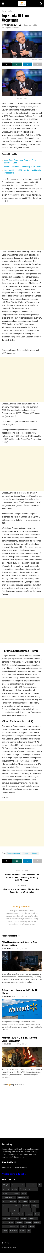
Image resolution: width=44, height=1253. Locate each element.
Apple (14, 1189)
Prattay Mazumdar (12, 25)
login (9, 1085)
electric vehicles (9, 1202)
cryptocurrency (9, 1197)
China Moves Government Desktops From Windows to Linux (20, 161)
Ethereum (34, 1202)
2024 (22, 1185)
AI (40, 1185)
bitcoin (5, 1193)
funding (17, 1206)
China (24, 1193)
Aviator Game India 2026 (14, 1174)
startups (37, 1222)
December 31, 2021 (31, 25)
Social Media (8, 1222)
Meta (37, 1214)
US (29, 1231)
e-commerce (23, 1197)
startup (28, 1222)
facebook (6, 1206)
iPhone (6, 1214)
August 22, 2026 (19, 949)
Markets (10, 11)
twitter (22, 1231)
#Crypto (6, 1185)
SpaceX (19, 1222)
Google (34, 1206)
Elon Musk (23, 1202)
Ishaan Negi (7, 949)
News (16, 1218)
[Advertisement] (22, 227)
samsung (33, 1218)
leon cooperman (13, 853)
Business (15, 1193)
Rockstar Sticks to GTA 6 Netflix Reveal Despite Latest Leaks (22, 171)
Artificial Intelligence (28, 1189)
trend (5, 1231)
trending (13, 1231)
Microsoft (6, 1218)
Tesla (23, 1227)
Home (4, 11)
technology (14, 1227)
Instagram (14, 1210)
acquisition (31, 1185)
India (5, 1210)
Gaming (26, 1206)
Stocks (35, 853)
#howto (14, 1185)
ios (34, 1210)
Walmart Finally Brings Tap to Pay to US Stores (22, 166)
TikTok (31, 1227)
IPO (13, 1214)
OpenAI (23, 1218)
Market (20, 1214)
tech (4, 1227)
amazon (6, 1189)
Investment (25, 1210)
